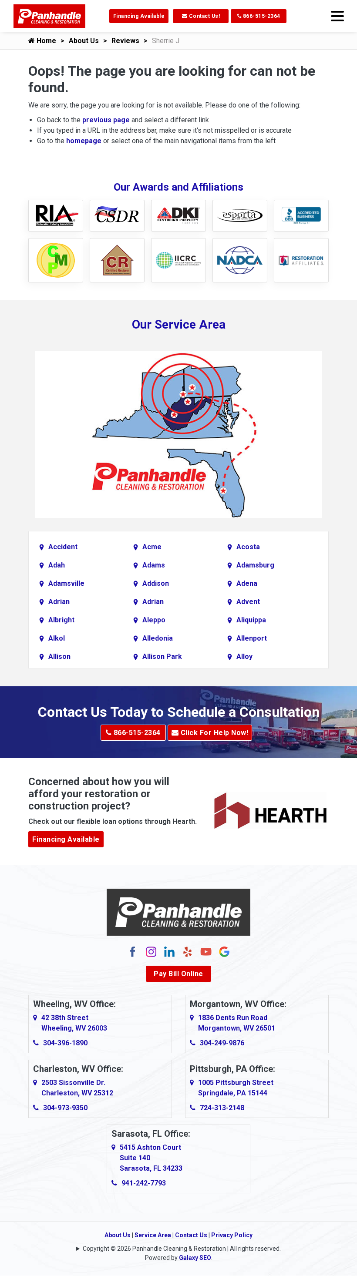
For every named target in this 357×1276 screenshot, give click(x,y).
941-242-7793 (143, 1183)
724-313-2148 (222, 1108)
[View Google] (224, 951)
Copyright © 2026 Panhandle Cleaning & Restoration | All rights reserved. (182, 1248)
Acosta (248, 547)
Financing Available (139, 16)
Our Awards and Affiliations (178, 187)
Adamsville (66, 583)
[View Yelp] (187, 951)
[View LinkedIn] (169, 951)
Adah (56, 565)
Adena (246, 583)
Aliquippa (251, 620)
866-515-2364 (260, 16)
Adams (153, 565)
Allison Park (162, 656)
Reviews (125, 41)
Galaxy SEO (195, 1257)
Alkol (56, 638)
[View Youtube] (206, 951)
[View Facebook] (132, 951)
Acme (152, 547)
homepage (83, 141)
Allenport (251, 638)
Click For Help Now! (213, 733)
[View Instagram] (151, 951)
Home (45, 41)
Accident (62, 547)
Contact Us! (203, 16)
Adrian (59, 602)
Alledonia (157, 638)
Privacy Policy (232, 1235)
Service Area (153, 1235)
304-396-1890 (65, 1043)
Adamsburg (255, 565)
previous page (106, 120)
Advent (248, 602)
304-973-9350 (65, 1108)
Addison (155, 583)
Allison (59, 656)
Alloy (244, 656)
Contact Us (191, 1235)
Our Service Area (179, 324)
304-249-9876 (222, 1043)
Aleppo (153, 620)
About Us (84, 41)
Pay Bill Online (178, 974)
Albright (61, 620)
